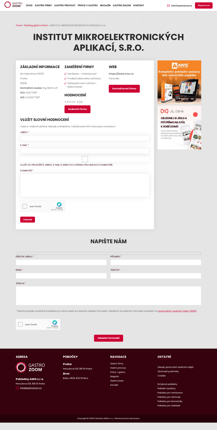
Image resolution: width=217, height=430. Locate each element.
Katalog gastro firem (36, 25)
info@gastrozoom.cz (181, 5)
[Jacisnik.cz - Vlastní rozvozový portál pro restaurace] (179, 127)
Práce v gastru (88, 5)
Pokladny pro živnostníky (170, 401)
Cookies (162, 375)
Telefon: (114, 269)
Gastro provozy (64, 5)
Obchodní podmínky (168, 371)
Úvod (29, 5)
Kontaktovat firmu (124, 88)
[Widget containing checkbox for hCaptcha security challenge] (42, 206)
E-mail (24, 145)
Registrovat (204, 5)
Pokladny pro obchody (169, 397)
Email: (19, 269)
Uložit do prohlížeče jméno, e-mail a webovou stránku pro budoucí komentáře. (66, 164)
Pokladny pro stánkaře (169, 405)
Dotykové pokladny (167, 384)
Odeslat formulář (109, 338)
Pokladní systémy (167, 388)
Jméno (24, 132)
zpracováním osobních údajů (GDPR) (177, 311)
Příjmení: (115, 256)
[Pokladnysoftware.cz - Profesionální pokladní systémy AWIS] (179, 82)
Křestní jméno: (24, 256)
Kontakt (138, 5)
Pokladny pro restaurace (170, 392)
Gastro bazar (122, 5)
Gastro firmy (43, 5)
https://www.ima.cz (121, 73)
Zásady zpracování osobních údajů (176, 367)
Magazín (105, 5)
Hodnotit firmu (77, 109)
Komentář (26, 170)
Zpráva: (20, 283)
